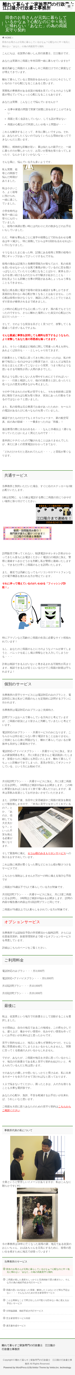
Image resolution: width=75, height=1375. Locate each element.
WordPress (21, 1367)
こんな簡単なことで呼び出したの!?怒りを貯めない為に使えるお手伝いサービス (37, 1301)
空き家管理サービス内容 (18, 1318)
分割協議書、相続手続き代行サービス (24, 1311)
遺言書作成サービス (16, 1325)
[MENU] (69, 6)
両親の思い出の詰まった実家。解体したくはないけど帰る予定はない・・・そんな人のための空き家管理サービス (38, 1291)
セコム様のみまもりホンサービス (47, 853)
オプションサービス (22, 922)
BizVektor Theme (37, 1367)
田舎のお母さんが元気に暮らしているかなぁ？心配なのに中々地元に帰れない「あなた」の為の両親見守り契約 (38, 1270)
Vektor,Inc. (55, 1367)
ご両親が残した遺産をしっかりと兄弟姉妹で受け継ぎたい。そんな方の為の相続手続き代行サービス (38, 1281)
